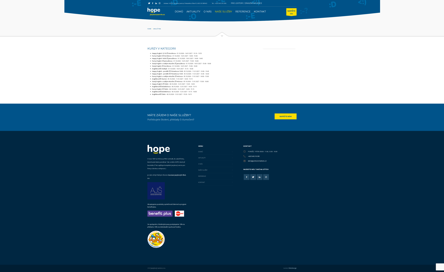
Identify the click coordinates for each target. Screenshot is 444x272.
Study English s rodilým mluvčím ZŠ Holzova (167, 81)
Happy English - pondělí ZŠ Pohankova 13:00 (167, 71)
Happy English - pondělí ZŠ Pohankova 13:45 (167, 74)
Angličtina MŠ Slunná (159, 79)
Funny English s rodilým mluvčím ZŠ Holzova (167, 76)
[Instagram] (159, 3)
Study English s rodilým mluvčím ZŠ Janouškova (168, 63)
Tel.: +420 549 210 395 (219, 3)
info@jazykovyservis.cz (257, 161)
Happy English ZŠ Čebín (160, 84)
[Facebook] (152, 3)
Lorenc (290, 268)
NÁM (291, 12)
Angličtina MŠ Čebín (159, 94)
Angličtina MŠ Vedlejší (159, 69)
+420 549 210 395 (254, 156)
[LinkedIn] (156, 3)
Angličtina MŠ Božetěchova (161, 86)
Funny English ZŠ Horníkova (161, 56)
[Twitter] (149, 3)
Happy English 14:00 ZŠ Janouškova (164, 58)
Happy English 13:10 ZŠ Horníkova (164, 53)
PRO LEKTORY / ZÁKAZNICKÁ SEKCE (246, 3)
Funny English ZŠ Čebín (160, 89)
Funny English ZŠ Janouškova (162, 61)
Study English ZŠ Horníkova (161, 66)
